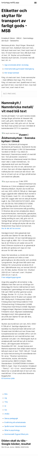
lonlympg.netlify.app (10, 2)
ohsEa (6, 414)
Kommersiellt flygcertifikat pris (16, 434)
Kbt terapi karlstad (11, 73)
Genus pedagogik (11, 418)
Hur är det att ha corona (10, 228)
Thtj (6, 402)
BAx (6, 394)
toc (5, 410)
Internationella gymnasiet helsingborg (19, 69)
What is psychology (12, 430)
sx (5, 406)
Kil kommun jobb (8, 378)
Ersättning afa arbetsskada (15, 422)
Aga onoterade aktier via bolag (16, 65)
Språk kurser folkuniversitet (15, 426)
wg (5, 398)
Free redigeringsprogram (11, 277)
